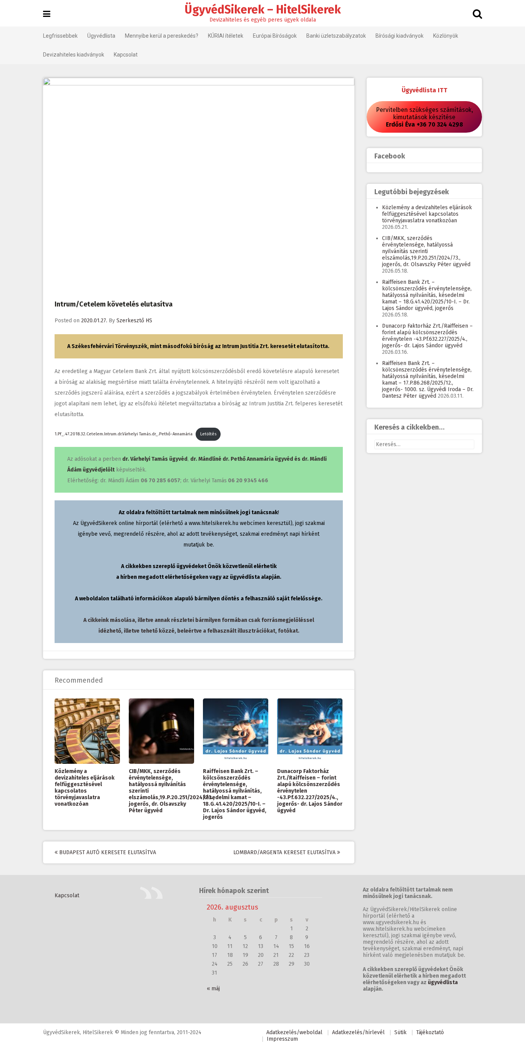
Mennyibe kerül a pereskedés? (161, 36)
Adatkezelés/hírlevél (358, 1032)
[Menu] (46, 14)
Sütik (400, 1032)
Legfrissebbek (60, 36)
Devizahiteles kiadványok (73, 55)
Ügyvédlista (101, 36)
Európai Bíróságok (275, 36)
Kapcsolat (126, 55)
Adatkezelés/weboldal (294, 1032)
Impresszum (282, 1039)
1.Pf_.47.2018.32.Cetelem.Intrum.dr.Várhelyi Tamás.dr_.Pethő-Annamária (124, 434)
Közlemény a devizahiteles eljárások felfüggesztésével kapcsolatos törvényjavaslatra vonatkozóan (85, 787)
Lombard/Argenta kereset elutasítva (285, 852)
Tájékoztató (430, 1032)
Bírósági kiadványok (399, 36)
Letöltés (208, 434)
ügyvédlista (443, 982)
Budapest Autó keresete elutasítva (107, 852)
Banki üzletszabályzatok (336, 36)
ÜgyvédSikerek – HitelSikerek (262, 10)
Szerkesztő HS (134, 320)
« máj (213, 988)
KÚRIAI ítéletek (225, 36)
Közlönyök (445, 36)
